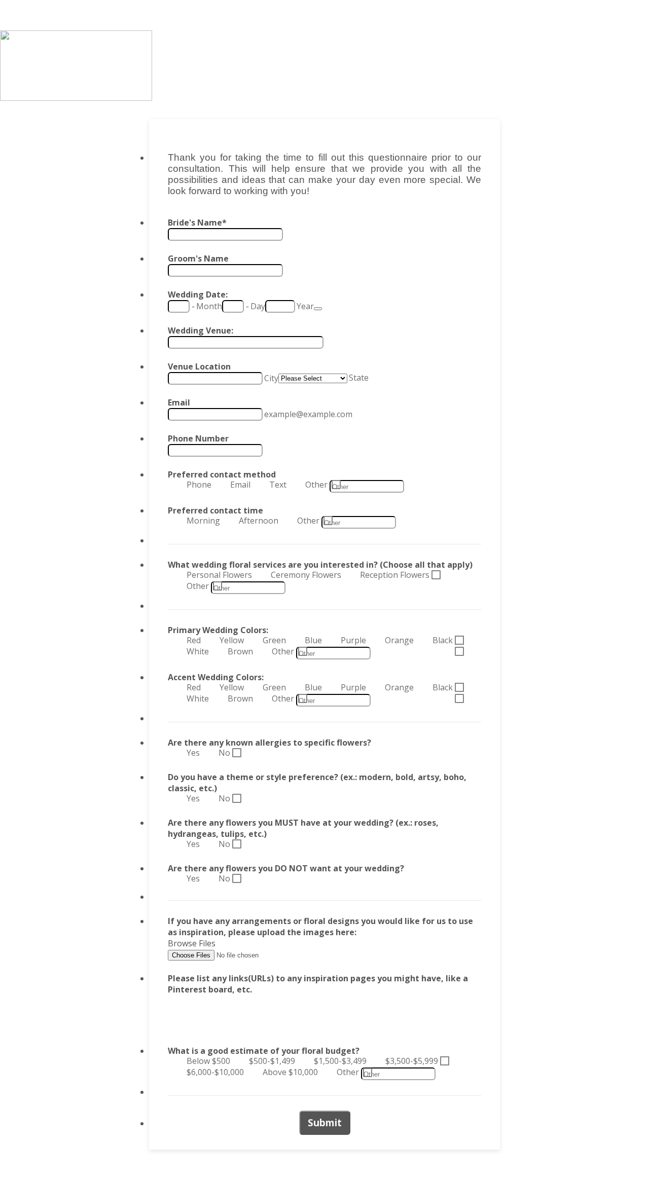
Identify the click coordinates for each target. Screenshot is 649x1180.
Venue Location (199, 366)
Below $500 (208, 1060)
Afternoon (258, 520)
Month (209, 306)
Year (305, 306)
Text (277, 484)
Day (257, 306)
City (271, 378)
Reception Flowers (394, 574)
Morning (203, 520)
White (198, 651)
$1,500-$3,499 (340, 1060)
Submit (325, 1122)
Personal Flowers (219, 574)
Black (442, 640)
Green (274, 640)
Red (194, 640)
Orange (399, 640)
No (224, 752)
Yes (193, 752)
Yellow (232, 640)
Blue (313, 640)
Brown (240, 651)
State (359, 377)
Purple (353, 640)
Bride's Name (197, 222)
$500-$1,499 (272, 1060)
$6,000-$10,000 (215, 1072)
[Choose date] (318, 308)
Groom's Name (198, 258)
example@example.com (308, 414)
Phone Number (198, 438)
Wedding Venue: (200, 330)
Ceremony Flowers (306, 574)
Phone (199, 484)
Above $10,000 (290, 1072)
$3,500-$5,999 (411, 1060)
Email (179, 402)
